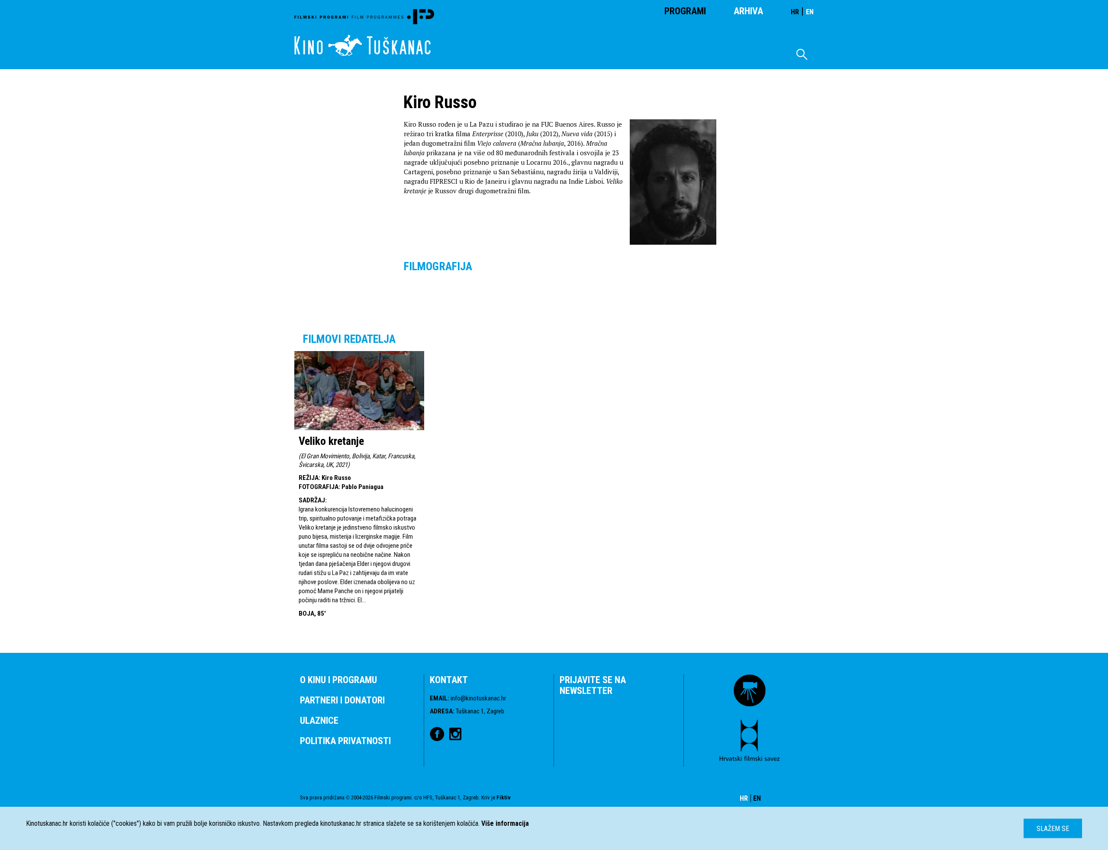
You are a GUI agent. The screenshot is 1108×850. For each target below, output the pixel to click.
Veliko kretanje (331, 441)
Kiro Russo (336, 478)
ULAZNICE (319, 720)
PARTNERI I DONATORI (342, 700)
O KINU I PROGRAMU (338, 679)
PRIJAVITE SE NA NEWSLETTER (593, 685)
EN (810, 12)
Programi (685, 11)
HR (795, 12)
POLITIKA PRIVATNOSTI (345, 740)
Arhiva (748, 11)
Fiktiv (503, 797)
